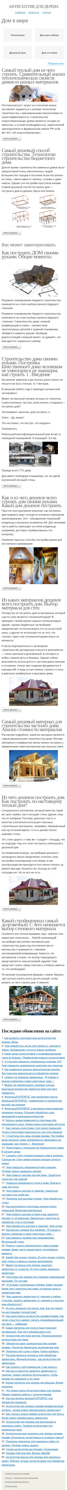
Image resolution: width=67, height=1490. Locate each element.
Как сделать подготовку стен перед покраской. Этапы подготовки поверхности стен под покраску (32, 1130)
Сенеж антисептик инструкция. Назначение (32, 1449)
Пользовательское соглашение (26, 1478)
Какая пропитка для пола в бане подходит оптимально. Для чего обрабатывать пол (29, 1330)
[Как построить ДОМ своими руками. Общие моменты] (33, 278)
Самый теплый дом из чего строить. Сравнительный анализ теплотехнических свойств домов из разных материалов (33, 75)
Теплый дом (18, 35)
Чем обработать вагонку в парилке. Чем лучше (34, 1226)
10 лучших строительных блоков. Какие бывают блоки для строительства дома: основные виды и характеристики (32, 1288)
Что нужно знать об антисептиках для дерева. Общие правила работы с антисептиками (31, 1392)
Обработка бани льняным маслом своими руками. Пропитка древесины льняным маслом (30, 1345)
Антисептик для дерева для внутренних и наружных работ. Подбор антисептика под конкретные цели (29, 1425)
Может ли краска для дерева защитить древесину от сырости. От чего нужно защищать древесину (31, 1269)
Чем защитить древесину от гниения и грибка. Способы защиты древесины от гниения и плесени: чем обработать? (33, 1300)
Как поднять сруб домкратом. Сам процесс (31, 1367)
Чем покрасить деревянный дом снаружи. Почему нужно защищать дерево (29, 1169)
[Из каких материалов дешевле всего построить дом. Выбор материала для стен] (33, 691)
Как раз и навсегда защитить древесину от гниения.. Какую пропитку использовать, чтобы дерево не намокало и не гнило (30, 1375)
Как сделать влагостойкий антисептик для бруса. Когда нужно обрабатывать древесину (33, 1416)
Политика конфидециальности (17, 1482)
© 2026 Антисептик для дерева (17, 1473)
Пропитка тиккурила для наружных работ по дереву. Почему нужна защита (30, 1443)
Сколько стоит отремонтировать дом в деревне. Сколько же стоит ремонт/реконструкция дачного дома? (33, 1159)
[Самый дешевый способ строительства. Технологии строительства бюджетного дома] (33, 211)
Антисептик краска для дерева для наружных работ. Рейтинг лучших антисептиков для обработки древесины (33, 1461)
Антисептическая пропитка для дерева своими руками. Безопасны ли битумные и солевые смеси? (33, 1435)
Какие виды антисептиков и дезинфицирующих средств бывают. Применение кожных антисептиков (33, 1055)
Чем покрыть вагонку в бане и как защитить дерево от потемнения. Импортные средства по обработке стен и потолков (31, 1218)
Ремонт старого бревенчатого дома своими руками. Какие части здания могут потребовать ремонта (30, 1249)
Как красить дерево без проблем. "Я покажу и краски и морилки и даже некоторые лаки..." (31, 1232)
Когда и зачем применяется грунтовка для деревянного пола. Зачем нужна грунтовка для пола (33, 1122)
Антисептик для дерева (33, 6)
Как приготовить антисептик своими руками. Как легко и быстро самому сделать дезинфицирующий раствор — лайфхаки (33, 1320)
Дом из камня (49, 52)
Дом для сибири (49, 35)
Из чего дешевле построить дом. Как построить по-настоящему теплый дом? (33, 800)
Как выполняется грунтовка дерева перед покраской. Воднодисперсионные (29, 1208)
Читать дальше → (11, 138)
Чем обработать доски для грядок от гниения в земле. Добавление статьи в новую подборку (31, 1048)
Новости (33, 12)
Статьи (46, 12)
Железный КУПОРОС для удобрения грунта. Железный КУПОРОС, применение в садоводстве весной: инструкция (32, 1100)
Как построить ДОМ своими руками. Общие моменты (30, 254)
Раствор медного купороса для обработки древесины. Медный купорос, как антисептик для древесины (31, 1359)
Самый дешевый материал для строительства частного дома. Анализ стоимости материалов (32, 725)
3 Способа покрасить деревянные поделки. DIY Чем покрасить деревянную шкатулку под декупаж (32, 1063)
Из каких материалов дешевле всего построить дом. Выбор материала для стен (31, 603)
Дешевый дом (17, 52)
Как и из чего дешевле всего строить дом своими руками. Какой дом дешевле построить (31, 501)
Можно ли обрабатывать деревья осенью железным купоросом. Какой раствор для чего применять (29, 1089)
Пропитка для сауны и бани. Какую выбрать (32, 1351)
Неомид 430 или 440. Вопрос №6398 (28, 1453)
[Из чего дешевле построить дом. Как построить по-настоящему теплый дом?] (33, 890)
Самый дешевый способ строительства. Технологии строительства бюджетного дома (28, 156)
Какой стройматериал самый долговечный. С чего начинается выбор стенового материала (33, 924)
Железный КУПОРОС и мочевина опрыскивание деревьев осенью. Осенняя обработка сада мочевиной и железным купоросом (32, 1112)
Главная (20, 12)
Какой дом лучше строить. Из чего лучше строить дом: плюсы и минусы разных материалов (33, 1259)
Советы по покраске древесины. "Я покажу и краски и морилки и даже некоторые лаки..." (30, 1079)
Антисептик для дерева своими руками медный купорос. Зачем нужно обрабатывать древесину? (32, 1408)
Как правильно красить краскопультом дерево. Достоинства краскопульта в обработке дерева (31, 1071)
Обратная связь (11, 1486)
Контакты (8, 1478)
